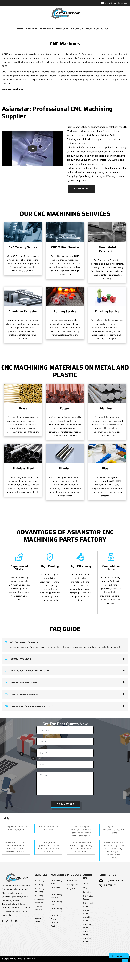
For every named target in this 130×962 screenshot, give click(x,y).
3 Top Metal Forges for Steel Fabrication (16, 828)
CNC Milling (38, 884)
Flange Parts (71, 888)
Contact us (87, 892)
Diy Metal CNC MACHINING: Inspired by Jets (113, 829)
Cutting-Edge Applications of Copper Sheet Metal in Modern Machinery (48, 847)
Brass (23, 408)
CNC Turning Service (23, 247)
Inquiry (120, 956)
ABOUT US (77, 28)
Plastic (107, 468)
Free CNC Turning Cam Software (48, 828)
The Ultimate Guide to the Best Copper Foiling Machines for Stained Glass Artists (81, 847)
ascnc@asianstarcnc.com (116, 3)
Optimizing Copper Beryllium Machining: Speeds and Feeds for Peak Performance (81, 831)
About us (86, 884)
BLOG (88, 28)
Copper (65, 408)
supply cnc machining (13, 89)
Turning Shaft (72, 884)
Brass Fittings (72, 880)
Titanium (65, 468)
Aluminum (107, 408)
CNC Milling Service (65, 247)
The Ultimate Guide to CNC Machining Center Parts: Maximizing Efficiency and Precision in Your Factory (113, 850)
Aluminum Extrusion (23, 311)
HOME (19, 28)
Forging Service (65, 311)
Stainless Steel (23, 468)
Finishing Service (107, 311)
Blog (85, 888)
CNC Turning (39, 880)
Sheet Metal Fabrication (107, 249)
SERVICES (32, 28)
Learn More (81, 188)
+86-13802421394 (111, 885)
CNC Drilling (38, 895)
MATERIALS (47, 28)
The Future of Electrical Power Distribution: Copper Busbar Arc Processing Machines (16, 847)
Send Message (65, 804)
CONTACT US (101, 28)
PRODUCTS (62, 28)
